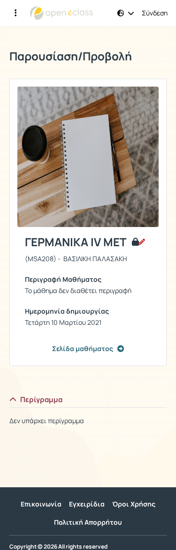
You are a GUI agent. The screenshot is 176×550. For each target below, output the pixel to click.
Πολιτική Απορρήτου (88, 522)
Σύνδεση (155, 13)
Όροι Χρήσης (133, 503)
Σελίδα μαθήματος (82, 348)
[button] (125, 13)
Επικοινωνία (41, 503)
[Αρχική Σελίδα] (61, 13)
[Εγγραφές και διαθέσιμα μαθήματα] (15, 13)
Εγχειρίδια (87, 503)
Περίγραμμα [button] (41, 399)
